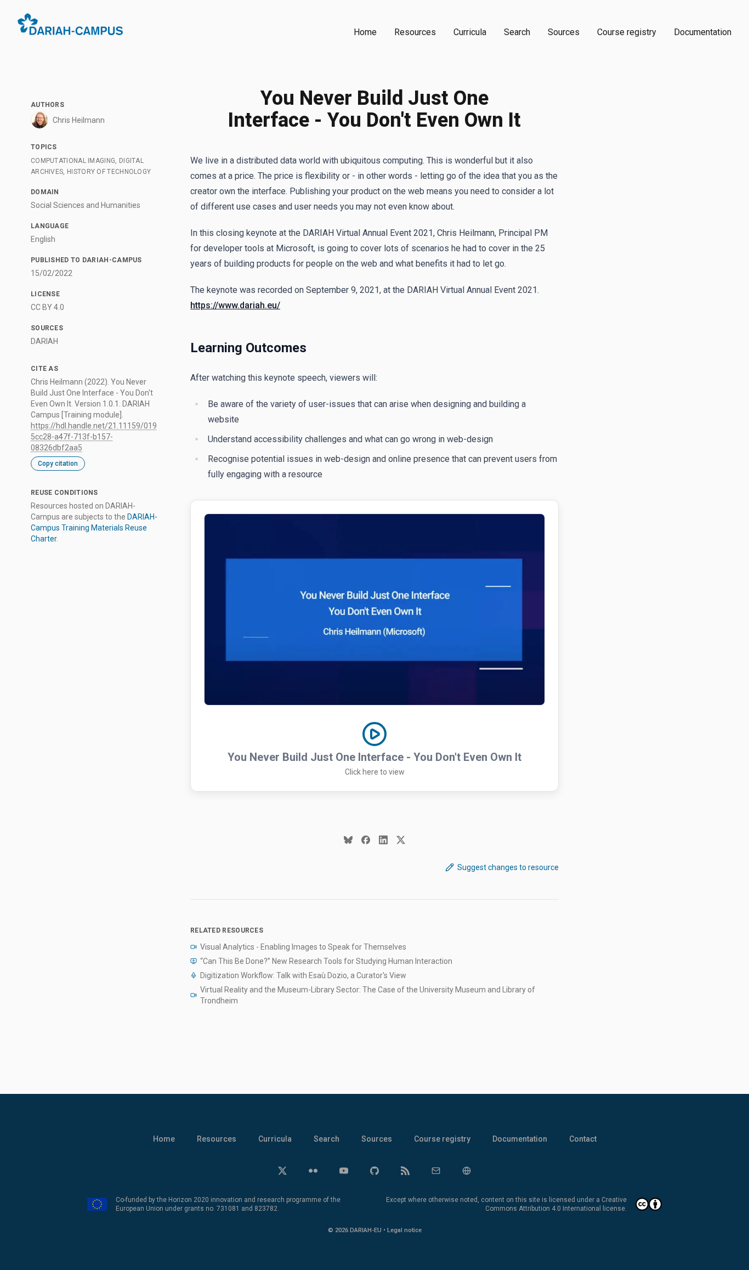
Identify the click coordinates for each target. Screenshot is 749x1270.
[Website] (466, 1170)
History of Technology (109, 172)
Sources (564, 32)
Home (365, 32)
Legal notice (404, 1230)
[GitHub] (374, 1170)
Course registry (626, 32)
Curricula (469, 32)
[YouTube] (344, 1170)
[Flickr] (313, 1170)
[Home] (70, 24)
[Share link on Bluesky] (348, 840)
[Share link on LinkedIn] (383, 840)
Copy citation (58, 463)
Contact (583, 1138)
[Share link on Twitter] (400, 840)
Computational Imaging (73, 161)
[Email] (436, 1170)
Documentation (702, 32)
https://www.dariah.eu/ (235, 305)
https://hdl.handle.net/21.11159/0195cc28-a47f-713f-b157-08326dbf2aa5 (94, 436)
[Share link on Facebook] (365, 840)
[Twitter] (282, 1170)
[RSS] (405, 1170)
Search (517, 32)
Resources (415, 32)
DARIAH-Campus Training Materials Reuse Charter (94, 527)
